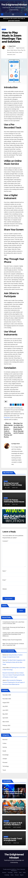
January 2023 (6, 729)
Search (4, 605)
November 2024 (7, 695)
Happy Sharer (12, 46)
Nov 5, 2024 (8, 796)
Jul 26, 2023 (8, 842)
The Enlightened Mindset (14, 4)
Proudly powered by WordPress (9, 869)
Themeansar (13, 870)
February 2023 (6, 725)
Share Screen (15, 52)
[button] (23, 14)
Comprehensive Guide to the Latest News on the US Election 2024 (13, 793)
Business (5, 739)
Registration (7, 417)
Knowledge (6, 754)
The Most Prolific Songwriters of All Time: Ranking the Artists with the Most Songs (14, 662)
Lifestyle (5, 758)
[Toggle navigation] (13, 14)
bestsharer (16, 796)
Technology (6, 766)
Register (21, 874)
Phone (19, 50)
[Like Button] (6, 401)
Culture (4, 29)
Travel (4, 770)
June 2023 (5, 710)
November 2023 (7, 698)
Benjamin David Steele (8, 672)
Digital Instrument (20, 48)
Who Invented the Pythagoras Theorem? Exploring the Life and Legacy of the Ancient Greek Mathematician (13, 682)
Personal (5, 762)
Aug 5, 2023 (8, 827)
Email (4, 580)
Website (5, 589)
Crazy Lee (15, 487)
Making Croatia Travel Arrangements (12, 639)
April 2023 (5, 717)
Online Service (13, 50)
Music (8, 50)
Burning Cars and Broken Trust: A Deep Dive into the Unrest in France (13, 486)
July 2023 (5, 706)
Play (22, 50)
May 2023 (5, 714)
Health (4, 751)
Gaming (5, 747)
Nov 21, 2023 (8, 811)
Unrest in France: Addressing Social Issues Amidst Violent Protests (14, 501)
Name (4, 571)
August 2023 (6, 702)
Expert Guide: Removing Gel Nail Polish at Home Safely (14, 809)
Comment (5, 541)
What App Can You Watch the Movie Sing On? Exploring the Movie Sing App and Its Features (18, 428)
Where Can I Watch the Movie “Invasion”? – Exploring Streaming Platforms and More (13, 519)
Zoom (14, 54)
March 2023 (6, 721)
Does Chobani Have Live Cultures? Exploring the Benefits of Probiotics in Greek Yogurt (13, 675)
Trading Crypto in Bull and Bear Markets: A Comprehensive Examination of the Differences (14, 634)
